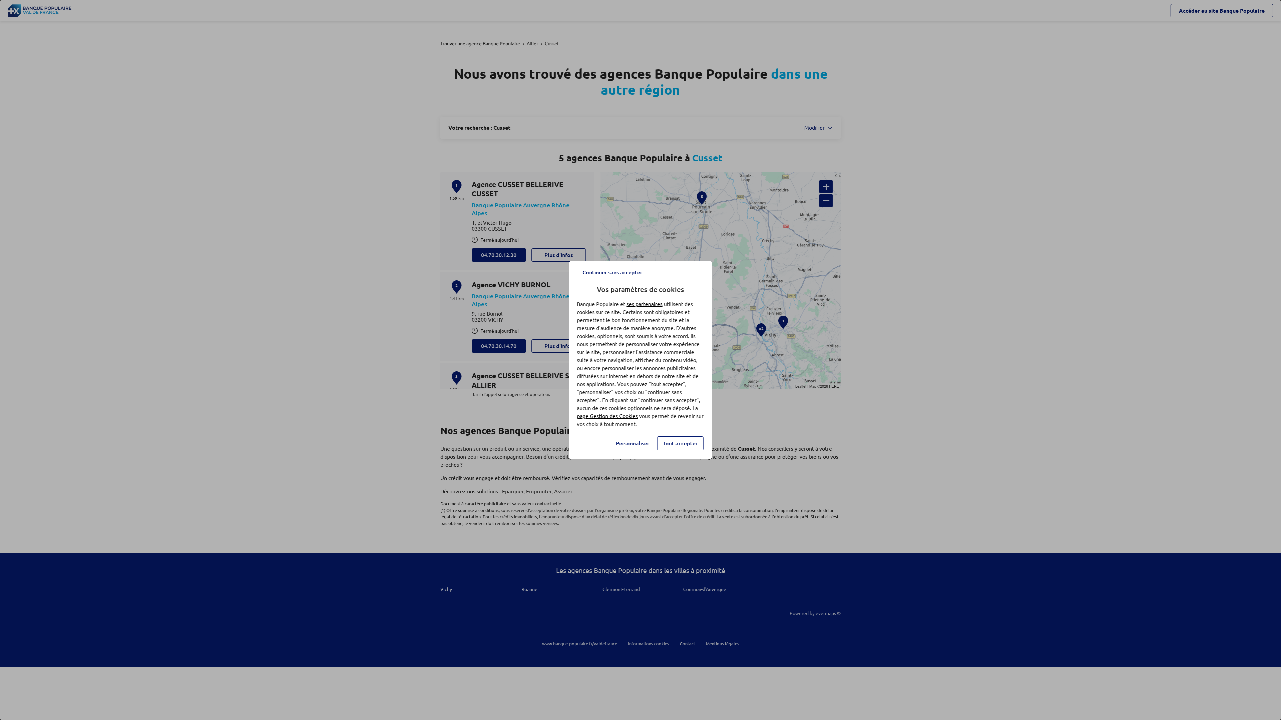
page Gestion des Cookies (607, 416)
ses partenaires (644, 304)
